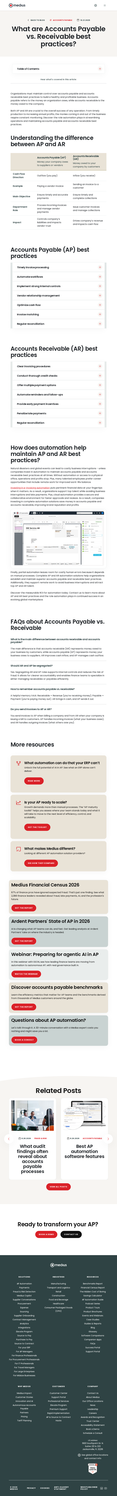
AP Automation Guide (92, 1299)
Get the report (24, 908)
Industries (58, 1277)
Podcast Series (92, 1303)
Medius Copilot (24, 1295)
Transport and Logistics (58, 1287)
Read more (34, 781)
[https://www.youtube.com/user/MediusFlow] (105, 1488)
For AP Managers (24, 1351)
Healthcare (58, 1303)
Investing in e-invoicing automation (30, 487)
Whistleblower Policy (88, 1488)
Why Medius (24, 1386)
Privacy (31, 1488)
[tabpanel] (58, 1139)
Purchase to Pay (24, 1339)
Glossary (93, 1331)
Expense (24, 1307)
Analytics (24, 1323)
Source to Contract (24, 1343)
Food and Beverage (58, 1299)
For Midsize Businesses (24, 1375)
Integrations (24, 1327)
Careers (93, 1413)
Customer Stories (24, 1397)
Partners (24, 1412)
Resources (93, 1277)
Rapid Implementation (58, 1413)
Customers (58, 1386)
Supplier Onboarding (24, 1315)
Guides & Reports (92, 1323)
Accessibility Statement (93, 1425)
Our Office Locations (92, 1401)
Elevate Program (24, 1331)
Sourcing (24, 1311)
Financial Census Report (93, 1287)
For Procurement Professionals (24, 1359)
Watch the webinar (26, 974)
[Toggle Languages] (95, 5)
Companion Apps (92, 1339)
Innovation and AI (24, 1401)
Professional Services (58, 1401)
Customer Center (58, 1393)
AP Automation (24, 1283)
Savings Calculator (92, 1295)
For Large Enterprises (24, 1371)
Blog (93, 1327)
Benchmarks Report (93, 1283)
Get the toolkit (37, 827)
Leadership (92, 1409)
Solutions (24, 1277)
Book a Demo (46, 1234)
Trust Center (92, 1421)
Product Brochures (93, 1311)
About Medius (93, 1397)
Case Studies (92, 1319)
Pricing (24, 1416)
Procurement (24, 1303)
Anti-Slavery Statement (61, 1488)
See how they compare (41, 863)
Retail (58, 1291)
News (92, 1405)
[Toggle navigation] (104, 5)
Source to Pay (24, 1335)
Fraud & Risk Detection (24, 1291)
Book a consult (24, 1040)
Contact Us (71, 1234)
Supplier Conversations (24, 1299)
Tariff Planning (24, 1420)
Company (92, 1386)
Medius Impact (24, 1393)
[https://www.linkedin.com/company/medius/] (101, 1488)
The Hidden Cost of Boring (93, 1291)
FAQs (92, 1343)
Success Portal (92, 1347)
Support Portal (93, 1351)
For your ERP (24, 1347)
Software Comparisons (92, 1335)
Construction (58, 1295)
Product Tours (93, 1307)
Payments (24, 1287)
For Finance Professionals (24, 1355)
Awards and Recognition (93, 1417)
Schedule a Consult (92, 1433)
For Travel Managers (24, 1367)
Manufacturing (58, 1283)
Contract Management (24, 1319)
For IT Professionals (24, 1363)
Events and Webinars (92, 1315)
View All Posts (58, 1187)
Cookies (45, 1488)
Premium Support (58, 1409)
